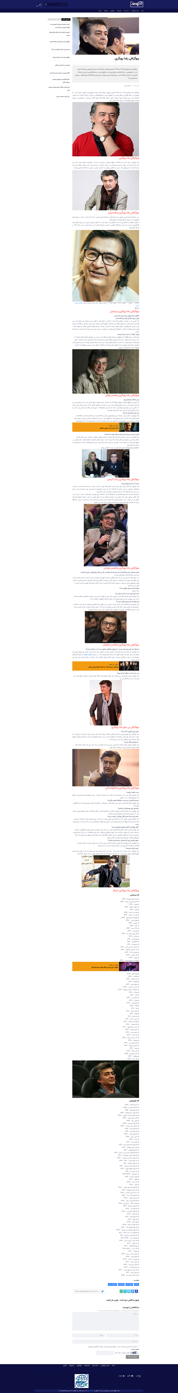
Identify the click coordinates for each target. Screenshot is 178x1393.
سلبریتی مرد (112, 1284)
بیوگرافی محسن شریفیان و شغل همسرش (60, 42)
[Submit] (46, 4)
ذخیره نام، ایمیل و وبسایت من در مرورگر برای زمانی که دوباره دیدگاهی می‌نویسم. (112, 1346)
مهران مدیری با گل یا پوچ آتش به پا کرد (60, 50)
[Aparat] (122, 1376)
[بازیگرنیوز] (137, 4)
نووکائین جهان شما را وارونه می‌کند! (61, 57)
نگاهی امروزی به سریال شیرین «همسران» (60, 73)
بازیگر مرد (129, 1284)
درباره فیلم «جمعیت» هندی (63, 97)
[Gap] (138, 1376)
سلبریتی (121, 1284)
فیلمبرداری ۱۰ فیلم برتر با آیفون (62, 65)
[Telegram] (130, 1376)
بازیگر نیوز (90, 1390)
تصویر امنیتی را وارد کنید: (122, 1353)
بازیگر (136, 1284)
